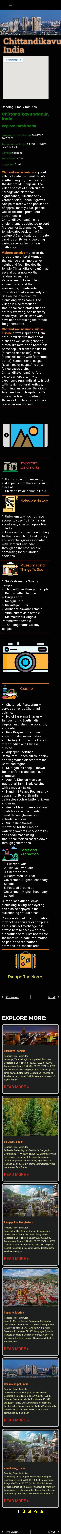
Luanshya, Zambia (14, 1051)
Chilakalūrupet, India (16, 1384)
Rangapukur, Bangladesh (18, 1222)
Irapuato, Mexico (14, 1312)
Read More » (16, 1087)
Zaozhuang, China (14, 1468)
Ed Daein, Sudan (13, 1141)
